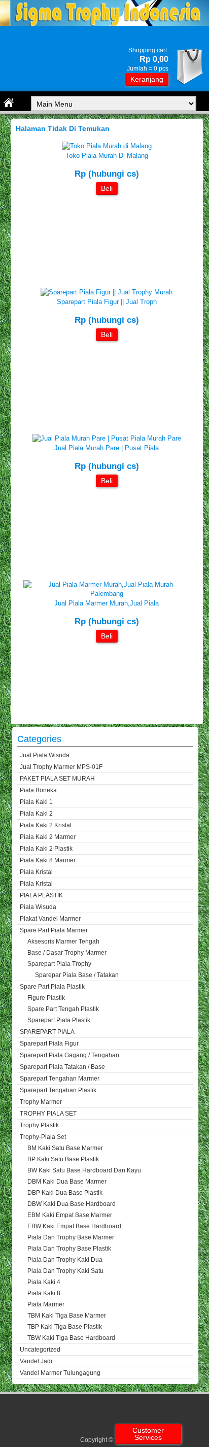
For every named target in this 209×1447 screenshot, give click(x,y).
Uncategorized (40, 1349)
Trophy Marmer (41, 1101)
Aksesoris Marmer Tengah (63, 941)
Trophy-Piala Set (43, 1136)
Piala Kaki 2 (36, 813)
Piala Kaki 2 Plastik (46, 848)
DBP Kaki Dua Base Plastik (64, 1192)
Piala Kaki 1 (36, 801)
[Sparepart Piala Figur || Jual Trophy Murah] (106, 292)
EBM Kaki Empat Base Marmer (69, 1215)
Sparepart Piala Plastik (58, 1020)
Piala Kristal (36, 872)
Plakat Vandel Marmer (50, 918)
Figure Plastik (46, 997)
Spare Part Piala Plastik (52, 986)
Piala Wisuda (38, 907)
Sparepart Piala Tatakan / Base (62, 1066)
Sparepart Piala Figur (49, 1043)
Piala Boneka (38, 790)
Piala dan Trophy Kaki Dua (64, 1259)
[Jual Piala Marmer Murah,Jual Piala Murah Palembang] (106, 593)
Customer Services (148, 1433)
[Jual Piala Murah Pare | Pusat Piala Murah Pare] (106, 438)
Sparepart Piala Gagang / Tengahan (69, 1055)
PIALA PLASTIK (41, 895)
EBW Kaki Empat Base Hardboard (74, 1226)
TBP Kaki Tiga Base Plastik (64, 1326)
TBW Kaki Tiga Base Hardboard (71, 1337)
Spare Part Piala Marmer (54, 930)
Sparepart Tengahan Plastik (58, 1090)
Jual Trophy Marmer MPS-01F (61, 766)
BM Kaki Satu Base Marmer (65, 1148)
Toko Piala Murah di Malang (106, 155)
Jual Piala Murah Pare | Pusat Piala (106, 448)
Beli (107, 188)
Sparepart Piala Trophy (59, 963)
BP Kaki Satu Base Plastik (63, 1159)
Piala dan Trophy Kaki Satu (65, 1270)
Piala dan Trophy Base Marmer (70, 1237)
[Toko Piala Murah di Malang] (107, 146)
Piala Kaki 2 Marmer (48, 836)
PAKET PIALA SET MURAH (57, 778)
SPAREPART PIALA (47, 1031)
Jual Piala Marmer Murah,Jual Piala (106, 603)
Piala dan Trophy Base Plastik (69, 1248)
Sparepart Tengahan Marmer (59, 1078)
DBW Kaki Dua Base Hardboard (71, 1203)
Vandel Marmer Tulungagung (60, 1372)
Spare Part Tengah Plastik (63, 1009)
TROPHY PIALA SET (48, 1113)
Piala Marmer (45, 1304)
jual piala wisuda (44, 755)
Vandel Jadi (36, 1361)
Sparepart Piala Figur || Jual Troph (107, 302)
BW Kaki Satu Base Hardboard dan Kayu (84, 1170)
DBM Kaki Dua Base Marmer (67, 1181)
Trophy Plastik (39, 1125)
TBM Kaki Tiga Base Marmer (66, 1315)
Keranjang (146, 79)
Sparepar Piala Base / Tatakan (77, 975)
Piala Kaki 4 (43, 1282)
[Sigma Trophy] (104, 23)
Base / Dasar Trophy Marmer (67, 952)
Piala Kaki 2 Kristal (46, 825)
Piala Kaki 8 (43, 1293)
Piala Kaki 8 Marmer (48, 860)
